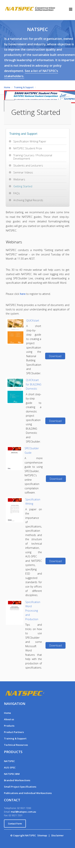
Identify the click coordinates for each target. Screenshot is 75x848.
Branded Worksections (17, 780)
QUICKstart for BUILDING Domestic (33, 384)
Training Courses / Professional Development (32, 156)
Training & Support (15, 738)
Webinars (19, 179)
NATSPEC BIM (12, 774)
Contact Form (15, 823)
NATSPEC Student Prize (27, 148)
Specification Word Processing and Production (32, 610)
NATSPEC (9, 761)
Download (55, 356)
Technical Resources (16, 744)
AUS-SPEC (9, 767)
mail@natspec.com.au (23, 811)
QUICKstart (32, 320)
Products (9, 725)
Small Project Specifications (20, 786)
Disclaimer (57, 835)
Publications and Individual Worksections (28, 793)
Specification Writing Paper (29, 141)
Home (7, 713)
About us (9, 719)
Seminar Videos (23, 172)
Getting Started (22, 186)
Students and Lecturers (28, 165)
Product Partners (14, 732)
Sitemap (42, 835)
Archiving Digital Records (28, 200)
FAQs (16, 193)
